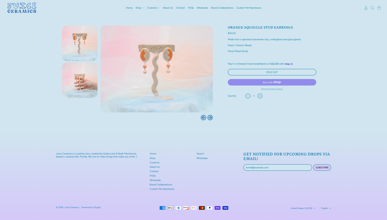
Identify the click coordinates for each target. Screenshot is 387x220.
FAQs (191, 7)
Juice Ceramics (71, 207)
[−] (248, 96)
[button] (372, 7)
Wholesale (202, 7)
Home (129, 7)
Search (200, 153)
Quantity (232, 96)
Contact (180, 7)
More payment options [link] (272, 89)
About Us (168, 7)
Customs (154, 162)
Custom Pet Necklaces (248, 7)
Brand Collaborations (222, 7)
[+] (260, 96)
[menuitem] (80, 43)
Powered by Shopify (91, 207)
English (324, 208)
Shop (152, 158)
